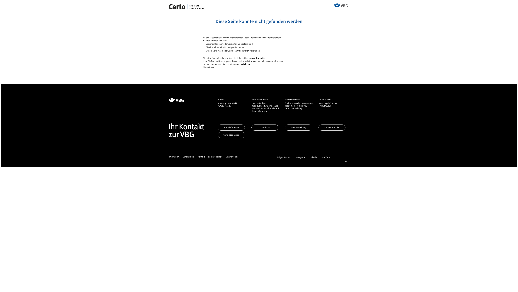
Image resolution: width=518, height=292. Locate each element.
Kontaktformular (231, 127)
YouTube (326, 157)
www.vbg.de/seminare (302, 103)
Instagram (300, 157)
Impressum (174, 157)
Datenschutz (188, 157)
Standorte (265, 127)
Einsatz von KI (232, 157)
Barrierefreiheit (215, 157)
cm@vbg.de (245, 64)
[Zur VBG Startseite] (341, 5)
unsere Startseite (257, 58)
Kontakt (201, 157)
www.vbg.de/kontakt (227, 103)
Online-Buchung (298, 127)
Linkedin (313, 157)
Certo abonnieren (231, 134)
